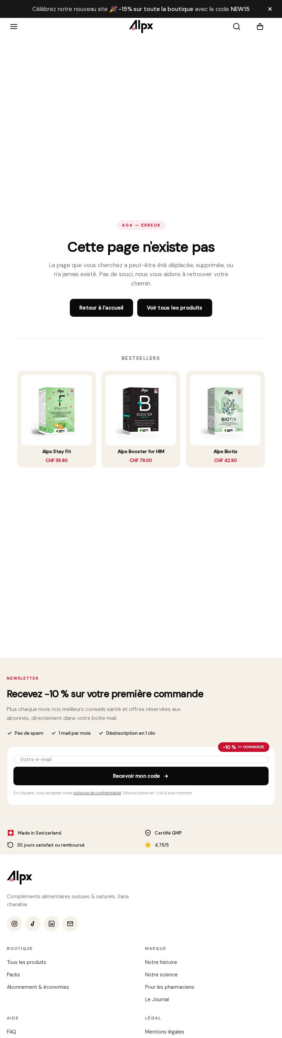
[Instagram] (14, 924)
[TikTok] (33, 924)
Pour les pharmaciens (169, 987)
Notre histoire (161, 963)
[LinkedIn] (51, 924)
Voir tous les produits (175, 307)
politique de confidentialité (97, 793)
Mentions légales (164, 1032)
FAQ (11, 1032)
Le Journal (157, 1000)
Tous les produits (26, 963)
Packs (13, 975)
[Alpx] (141, 26)
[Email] (70, 924)
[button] (264, 26)
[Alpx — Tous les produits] (19, 877)
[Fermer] (270, 9)
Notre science (161, 975)
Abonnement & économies (38, 987)
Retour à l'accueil (101, 307)
